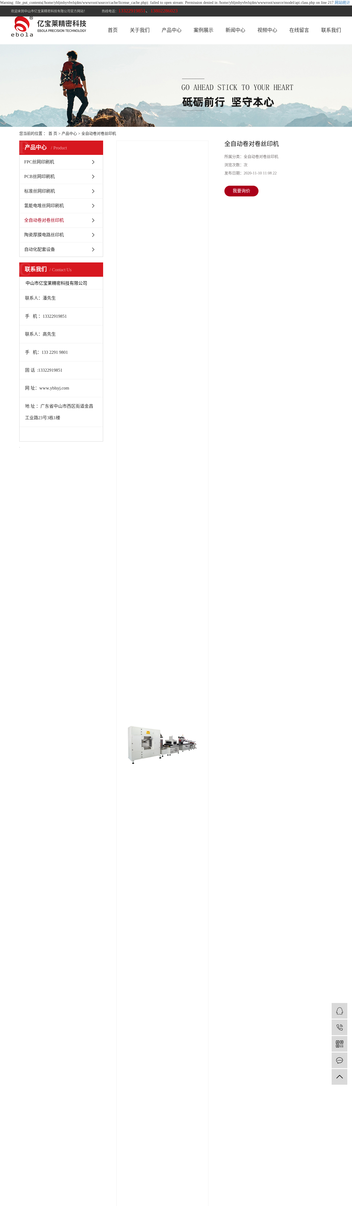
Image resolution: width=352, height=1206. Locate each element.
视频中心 (267, 30)
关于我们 (140, 30)
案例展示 (203, 30)
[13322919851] (339, 1027)
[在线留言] (339, 1060)
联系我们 (331, 30)
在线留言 (299, 30)
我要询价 (241, 190)
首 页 (52, 133)
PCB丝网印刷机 (39, 176)
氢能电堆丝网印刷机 (44, 205)
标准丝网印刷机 (39, 191)
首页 (113, 30)
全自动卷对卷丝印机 (98, 133)
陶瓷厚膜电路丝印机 (44, 234)
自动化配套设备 (39, 249)
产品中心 (172, 30)
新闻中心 (235, 30)
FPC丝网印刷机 (39, 162)
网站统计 (342, 3)
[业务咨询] (339, 1011)
